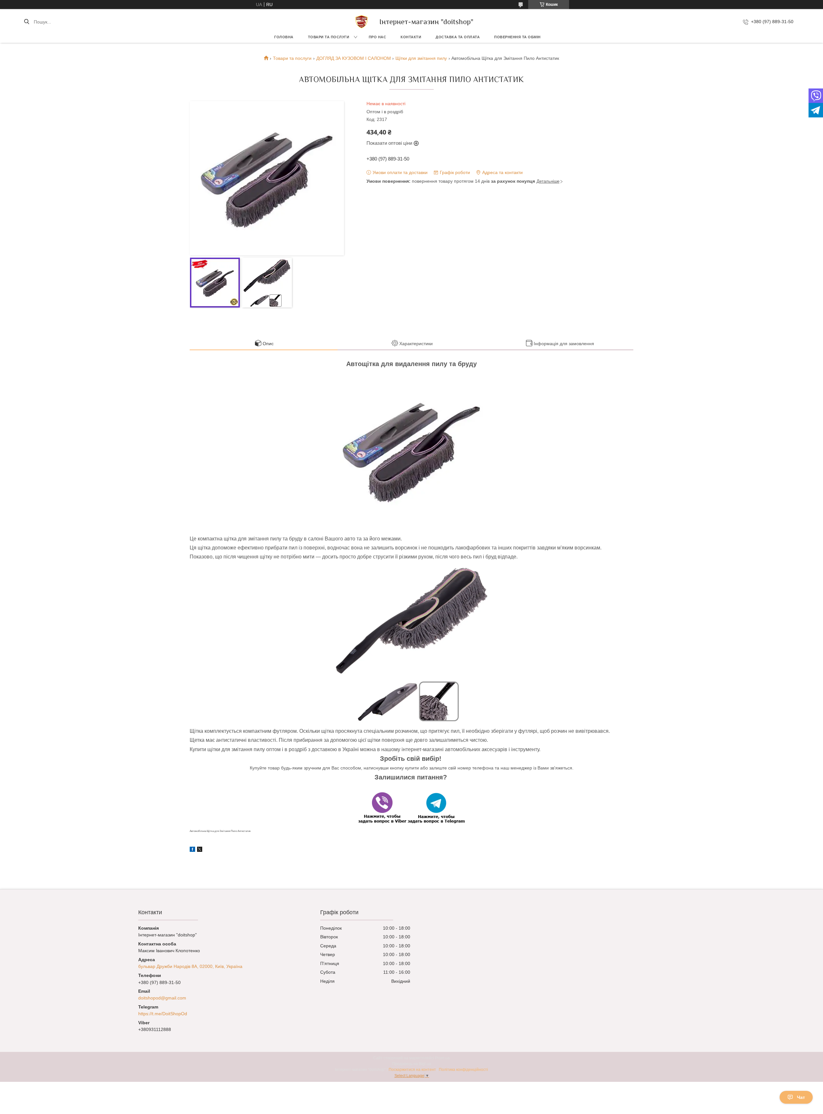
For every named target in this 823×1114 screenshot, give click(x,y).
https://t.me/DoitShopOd (162, 1013)
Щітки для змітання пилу (421, 58)
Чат (801, 1097)
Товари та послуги (328, 37)
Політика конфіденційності (463, 1069)
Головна (284, 37)
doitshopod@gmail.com (162, 997)
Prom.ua (442, 1058)
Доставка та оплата (458, 37)
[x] (199, 850)
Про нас (377, 37)
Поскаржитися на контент (412, 1069)
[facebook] (192, 850)
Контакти (411, 37)
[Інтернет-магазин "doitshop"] (361, 21)
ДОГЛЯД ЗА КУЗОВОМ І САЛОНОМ (353, 58)
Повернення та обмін (517, 37)
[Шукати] (26, 21)
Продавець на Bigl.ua (411, 1064)
